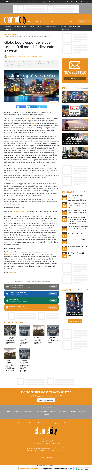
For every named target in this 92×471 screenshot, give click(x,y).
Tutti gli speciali (82, 88)
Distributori (48, 21)
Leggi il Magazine (75, 321)
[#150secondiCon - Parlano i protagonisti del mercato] (75, 139)
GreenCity (53, 411)
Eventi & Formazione (60, 22)
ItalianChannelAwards (78, 411)
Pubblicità (65, 423)
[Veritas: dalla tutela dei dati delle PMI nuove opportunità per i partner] (10, 330)
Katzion (33, 123)
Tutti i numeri (83, 290)
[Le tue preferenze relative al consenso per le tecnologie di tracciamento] (83, 469)
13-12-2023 (22, 56)
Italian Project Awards (78, 2)
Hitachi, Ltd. (19, 237)
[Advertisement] (46, 382)
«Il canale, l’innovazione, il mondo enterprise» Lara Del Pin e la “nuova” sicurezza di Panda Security (24, 366)
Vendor (38, 21)
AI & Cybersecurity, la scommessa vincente (74, 101)
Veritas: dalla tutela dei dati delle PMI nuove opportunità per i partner (9, 340)
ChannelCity (21, 2)
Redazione (46, 423)
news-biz (15, 34)
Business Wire (11, 56)
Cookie (42, 457)
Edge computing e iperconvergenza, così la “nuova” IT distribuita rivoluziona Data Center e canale (10, 365)
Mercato (73, 21)
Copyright (56, 423)
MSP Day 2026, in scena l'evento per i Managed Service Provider (74, 128)
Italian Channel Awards (60, 2)
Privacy (49, 457)
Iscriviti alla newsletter (46, 400)
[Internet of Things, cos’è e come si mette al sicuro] (53, 330)
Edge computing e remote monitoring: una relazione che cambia (24, 341)
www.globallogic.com (20, 211)
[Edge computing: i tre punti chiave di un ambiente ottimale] (38, 330)
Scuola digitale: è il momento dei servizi (74, 156)
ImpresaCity (32, 2)
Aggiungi (52, 293)
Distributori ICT (9, 29)
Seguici (53, 300)
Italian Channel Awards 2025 (71, 26)
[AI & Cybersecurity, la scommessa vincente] (75, 97)
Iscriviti (53, 286)
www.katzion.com (11, 254)
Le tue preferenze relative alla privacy (54, 469)
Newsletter (66, 29)
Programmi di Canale (20, 26)
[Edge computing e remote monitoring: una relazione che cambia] (24, 330)
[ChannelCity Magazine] (74, 304)
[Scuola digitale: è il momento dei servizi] (75, 153)
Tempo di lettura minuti (35, 56)
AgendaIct (46, 415)
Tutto (86, 192)
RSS (72, 423)
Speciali (27, 423)
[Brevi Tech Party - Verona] (75, 111)
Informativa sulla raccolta (29, 469)
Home (30, 21)
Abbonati (52, 307)
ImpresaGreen (63, 411)
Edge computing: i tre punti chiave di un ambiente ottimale (38, 340)
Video (32, 26)
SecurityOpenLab (44, 2)
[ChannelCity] (15, 19)
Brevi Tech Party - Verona (71, 115)
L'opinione (8, 26)
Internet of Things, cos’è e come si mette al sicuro (53, 339)
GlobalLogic (27, 118)
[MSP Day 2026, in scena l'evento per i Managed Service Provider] (75, 125)
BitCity (9, 411)
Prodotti (39, 26)
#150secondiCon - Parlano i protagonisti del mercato (72, 142)
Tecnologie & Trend (50, 26)
